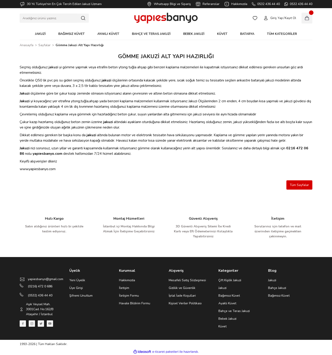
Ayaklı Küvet (227, 303)
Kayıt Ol (290, 18)
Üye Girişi (76, 288)
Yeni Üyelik (77, 280)
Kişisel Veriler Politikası (185, 303)
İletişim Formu (129, 295)
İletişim (124, 288)
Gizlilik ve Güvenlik (182, 288)
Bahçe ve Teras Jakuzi (234, 311)
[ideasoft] (142, 352)
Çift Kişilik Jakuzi (229, 280)
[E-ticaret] (165, 352)
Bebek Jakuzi (227, 319)
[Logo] (166, 18)
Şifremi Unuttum (81, 295)
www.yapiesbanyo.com (38, 169)
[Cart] (307, 18)
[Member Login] (266, 18)
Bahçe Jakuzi (277, 288)
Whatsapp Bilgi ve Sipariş (172, 4)
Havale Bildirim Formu (134, 303)
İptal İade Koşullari (182, 295)
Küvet (222, 326)
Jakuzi (25, 93)
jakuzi (53, 67)
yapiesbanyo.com (47, 153)
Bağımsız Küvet (229, 295)
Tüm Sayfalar (299, 185)
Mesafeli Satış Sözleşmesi (187, 280)
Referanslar (211, 4)
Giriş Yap (276, 18)
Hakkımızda (239, 4)
